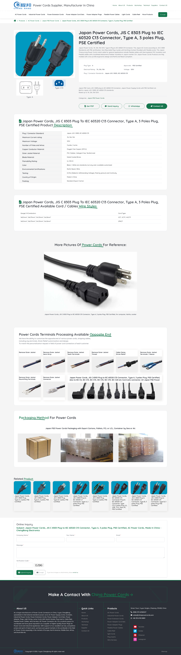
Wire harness (34, 621)
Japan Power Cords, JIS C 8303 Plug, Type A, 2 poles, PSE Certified (22, 499)
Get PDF (90, 106)
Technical (146, 5)
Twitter (140, 631)
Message (20, 545)
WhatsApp (135, 106)
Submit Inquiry (25, 572)
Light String (28, 619)
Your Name (70, 535)
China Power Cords (110, 594)
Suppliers (154, 5)
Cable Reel (136, 14)
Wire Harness (112, 640)
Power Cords (37, 613)
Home (115, 5)
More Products (147, 14)
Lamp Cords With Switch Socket (44, 619)
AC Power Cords (20, 14)
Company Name (22, 535)
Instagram (142, 639)
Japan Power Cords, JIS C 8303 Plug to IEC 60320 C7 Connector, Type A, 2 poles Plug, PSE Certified (80, 500)
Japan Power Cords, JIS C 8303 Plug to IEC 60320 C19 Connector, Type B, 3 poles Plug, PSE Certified (158, 500)
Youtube (141, 627)
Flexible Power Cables (112, 14)
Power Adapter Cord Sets (75, 14)
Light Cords (126, 14)
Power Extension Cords (55, 14)
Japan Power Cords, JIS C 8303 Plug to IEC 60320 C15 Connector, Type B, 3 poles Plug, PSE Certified (139, 500)
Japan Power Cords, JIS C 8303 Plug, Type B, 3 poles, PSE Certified (61, 499)
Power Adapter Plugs (94, 14)
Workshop (138, 5)
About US (121, 5)
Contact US (163, 5)
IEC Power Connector (46, 621)
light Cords (111, 634)
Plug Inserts (111, 637)
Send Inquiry (113, 106)
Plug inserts (60, 619)
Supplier (84, 628)
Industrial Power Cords (37, 14)
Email (118, 535)
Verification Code (22, 561)
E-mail (41, 572)
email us (75, 572)
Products (130, 5)
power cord (44, 615)
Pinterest (141, 635)
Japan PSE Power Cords (50, 21)
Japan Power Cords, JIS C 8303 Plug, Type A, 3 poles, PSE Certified (100, 499)
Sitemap (164, 651)
